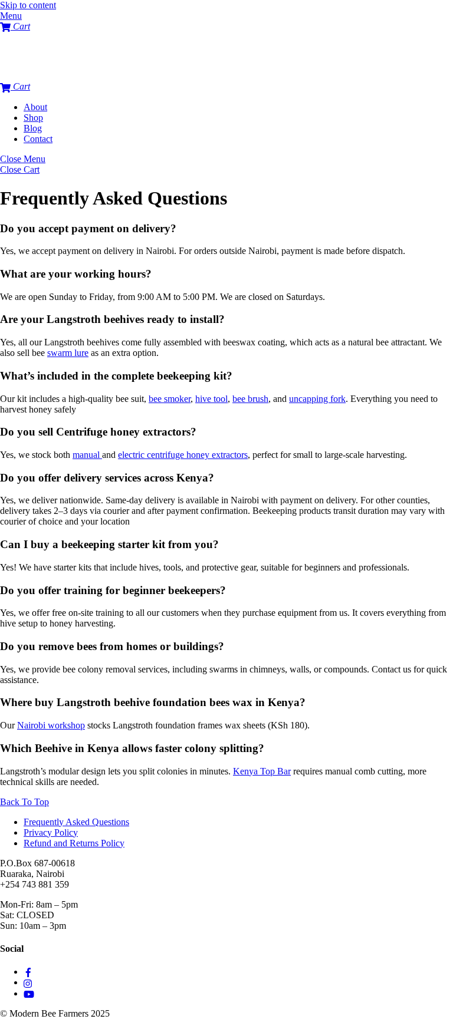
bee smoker (170, 399)
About (35, 107)
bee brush (250, 399)
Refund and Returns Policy (74, 843)
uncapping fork (317, 399)
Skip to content (28, 5)
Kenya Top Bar (262, 771)
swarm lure (67, 353)
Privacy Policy (51, 832)
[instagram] (28, 982)
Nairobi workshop (51, 725)
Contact (38, 139)
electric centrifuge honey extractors (183, 455)
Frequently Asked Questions (76, 822)
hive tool (211, 399)
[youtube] (29, 993)
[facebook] (28, 972)
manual (87, 455)
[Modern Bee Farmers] (23, 76)
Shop (33, 118)
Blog (33, 128)
